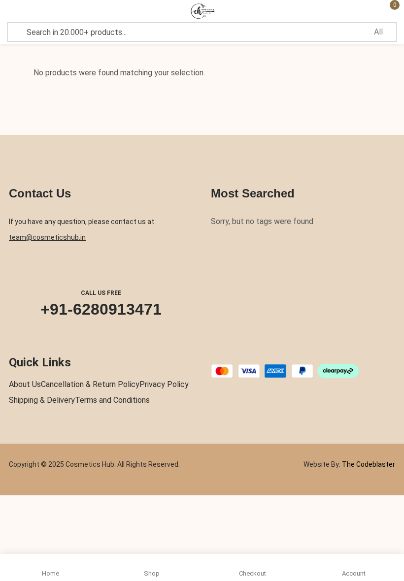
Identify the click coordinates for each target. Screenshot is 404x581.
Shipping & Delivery (42, 400)
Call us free (101, 293)
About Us (25, 384)
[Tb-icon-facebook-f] (214, 352)
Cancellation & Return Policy (90, 384)
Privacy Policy (164, 384)
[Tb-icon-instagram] (252, 352)
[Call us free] (101, 267)
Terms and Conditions (112, 400)
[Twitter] (233, 352)
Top (393, 520)
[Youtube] (272, 352)
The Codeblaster (367, 464)
